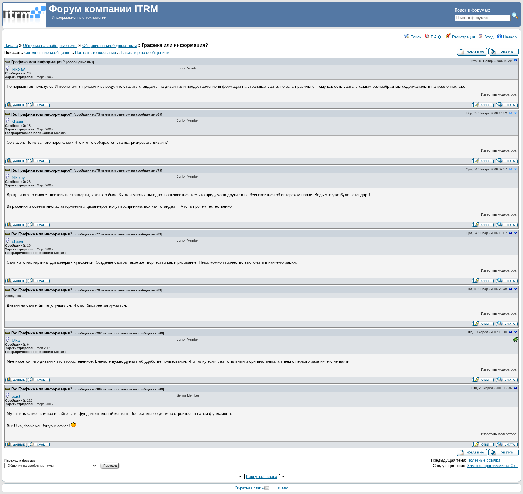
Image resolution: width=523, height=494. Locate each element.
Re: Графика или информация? (41, 114)
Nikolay (18, 69)
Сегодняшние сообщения (47, 52)
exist (16, 396)
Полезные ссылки (483, 460)
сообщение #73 (87, 114)
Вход (488, 37)
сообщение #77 (87, 234)
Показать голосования (95, 52)
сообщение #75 (87, 170)
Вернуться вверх (261, 476)
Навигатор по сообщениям (145, 52)
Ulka (16, 340)
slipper (17, 121)
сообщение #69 (80, 62)
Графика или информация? (38, 62)
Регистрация (463, 37)
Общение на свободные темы (50, 45)
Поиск (415, 37)
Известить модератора (498, 94)
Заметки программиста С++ (492, 465)
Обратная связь (249, 488)
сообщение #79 (87, 290)
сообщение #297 (88, 333)
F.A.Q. (435, 37)
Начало (509, 37)
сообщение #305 (88, 389)
